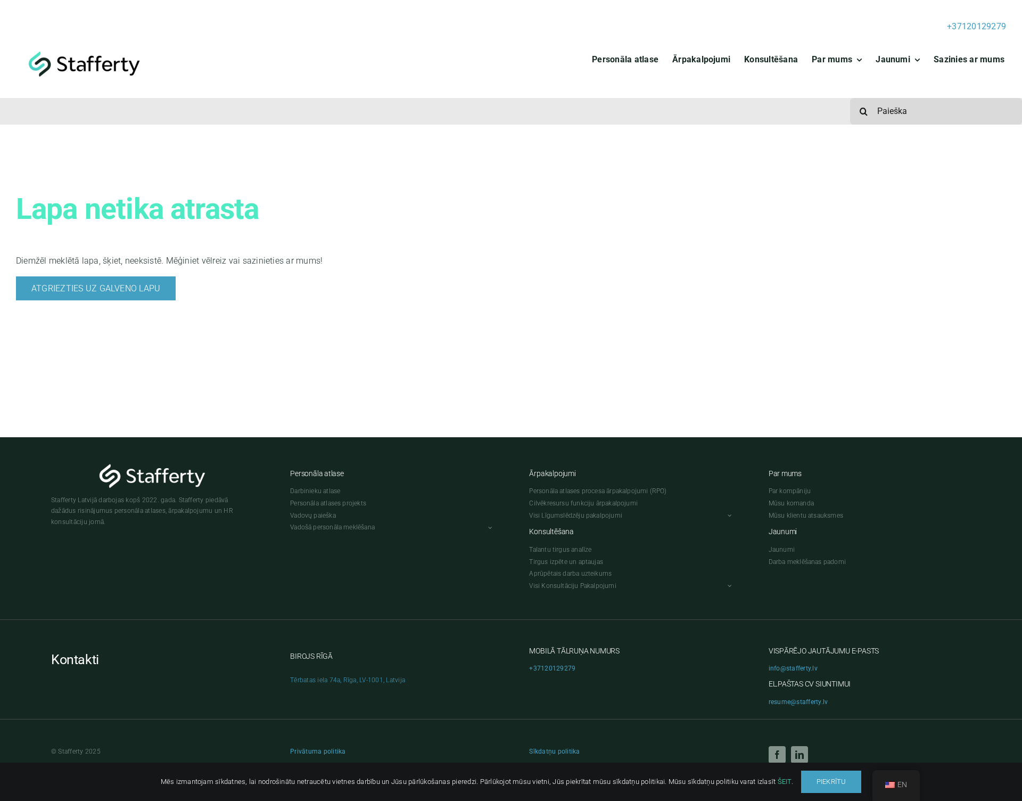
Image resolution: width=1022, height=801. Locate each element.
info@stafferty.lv (793, 668)
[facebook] (777, 754)
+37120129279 (976, 26)
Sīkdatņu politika (554, 751)
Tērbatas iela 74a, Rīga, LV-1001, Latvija (347, 680)
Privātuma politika (317, 751)
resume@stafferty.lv (798, 702)
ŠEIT (785, 782)
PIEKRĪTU (831, 782)
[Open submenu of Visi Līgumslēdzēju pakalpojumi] (728, 515)
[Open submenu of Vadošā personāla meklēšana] (488, 527)
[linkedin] (799, 754)
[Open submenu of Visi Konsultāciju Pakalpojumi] (728, 586)
